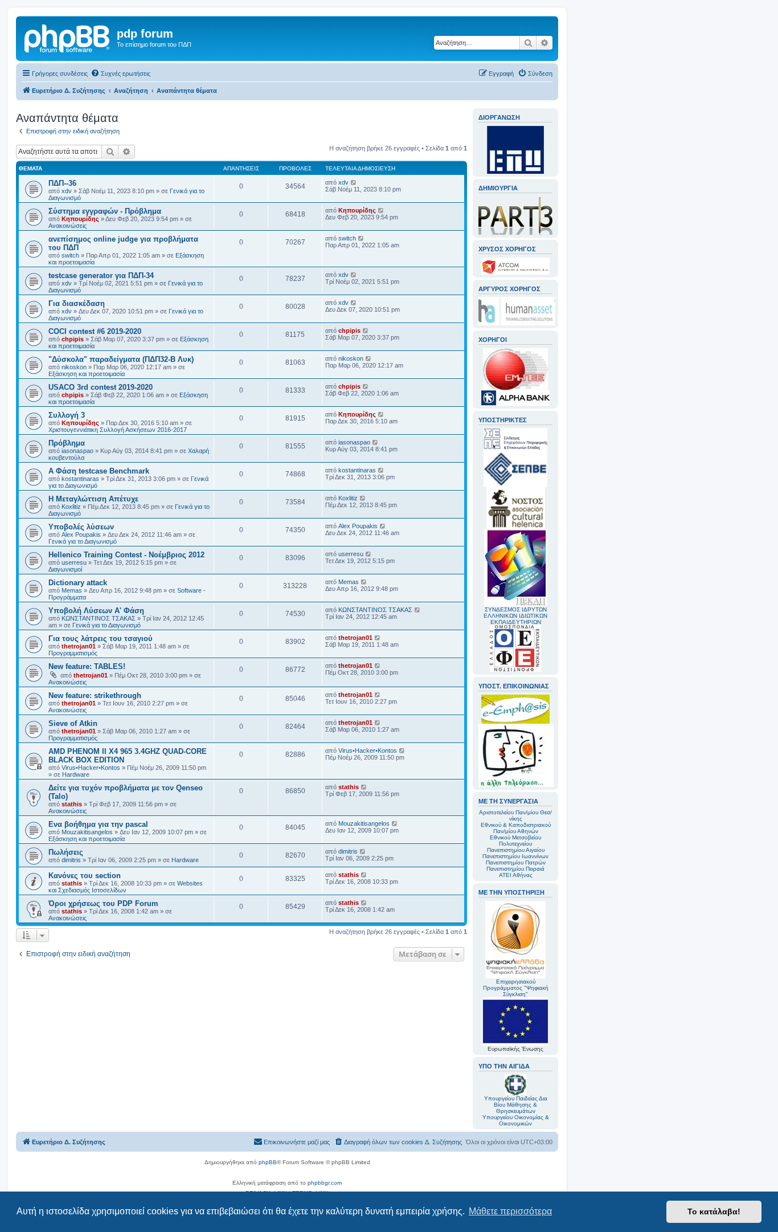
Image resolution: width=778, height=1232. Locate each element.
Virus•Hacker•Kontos (91, 767)
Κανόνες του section (84, 875)
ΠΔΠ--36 (62, 183)
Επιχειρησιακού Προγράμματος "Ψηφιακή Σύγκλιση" (515, 987)
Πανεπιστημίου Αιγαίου (515, 850)
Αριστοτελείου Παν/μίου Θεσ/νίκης (515, 815)
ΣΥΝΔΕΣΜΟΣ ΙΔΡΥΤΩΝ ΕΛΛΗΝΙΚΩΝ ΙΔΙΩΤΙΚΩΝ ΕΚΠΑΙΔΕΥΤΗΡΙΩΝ (515, 615)
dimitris (71, 859)
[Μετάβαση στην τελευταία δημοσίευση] (354, 182)
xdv (67, 190)
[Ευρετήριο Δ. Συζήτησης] (68, 37)
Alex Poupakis (81, 534)
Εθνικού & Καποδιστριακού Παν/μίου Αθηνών (516, 828)
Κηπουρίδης (80, 218)
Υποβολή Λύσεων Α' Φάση (96, 610)
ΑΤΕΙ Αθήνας (516, 875)
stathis (72, 804)
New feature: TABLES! (86, 666)
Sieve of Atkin (72, 723)
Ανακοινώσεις (67, 225)
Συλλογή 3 (66, 415)
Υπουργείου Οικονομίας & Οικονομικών (515, 1120)
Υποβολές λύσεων (81, 527)
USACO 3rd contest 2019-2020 (100, 387)
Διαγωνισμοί (65, 569)
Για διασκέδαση (76, 303)
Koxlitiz (71, 506)
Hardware (75, 774)
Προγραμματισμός (72, 653)
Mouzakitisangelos (87, 832)
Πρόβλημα (66, 443)
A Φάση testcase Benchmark (98, 471)
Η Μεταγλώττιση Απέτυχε (93, 499)
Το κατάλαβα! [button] (713, 1211)
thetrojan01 (79, 646)
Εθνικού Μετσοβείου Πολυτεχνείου (515, 840)
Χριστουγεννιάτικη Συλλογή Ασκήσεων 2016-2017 (117, 429)
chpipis (73, 339)
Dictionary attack (77, 582)
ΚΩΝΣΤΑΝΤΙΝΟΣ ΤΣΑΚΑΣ (99, 618)
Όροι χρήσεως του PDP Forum (103, 903)
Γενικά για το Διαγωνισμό (82, 541)
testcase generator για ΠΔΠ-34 (101, 275)
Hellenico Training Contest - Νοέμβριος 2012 (126, 554)
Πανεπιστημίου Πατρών (516, 862)
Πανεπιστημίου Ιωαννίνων (515, 856)
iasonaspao (77, 450)
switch (70, 255)
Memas (72, 590)
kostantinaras (80, 478)
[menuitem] (120, 73)
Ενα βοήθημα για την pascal (98, 824)
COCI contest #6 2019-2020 (94, 331)
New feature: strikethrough (94, 695)
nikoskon (74, 367)
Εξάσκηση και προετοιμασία (86, 373)
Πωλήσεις (65, 852)
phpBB (268, 1162)
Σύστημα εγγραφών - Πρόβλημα (104, 211)
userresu (74, 562)
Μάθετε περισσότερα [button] (510, 1211)
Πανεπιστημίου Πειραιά (515, 869)
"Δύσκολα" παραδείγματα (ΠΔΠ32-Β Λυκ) (121, 359)
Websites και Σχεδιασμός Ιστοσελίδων (125, 887)
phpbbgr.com (325, 1183)
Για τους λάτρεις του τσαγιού (100, 638)
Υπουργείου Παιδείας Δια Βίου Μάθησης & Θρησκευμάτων (515, 1104)
